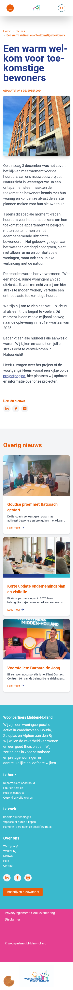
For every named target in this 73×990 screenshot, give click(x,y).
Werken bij (9, 851)
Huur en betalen (13, 787)
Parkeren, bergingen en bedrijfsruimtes (27, 826)
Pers (6, 860)
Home (7, 31)
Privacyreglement (17, 913)
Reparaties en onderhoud (19, 783)
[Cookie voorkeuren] (9, 981)
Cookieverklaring (43, 913)
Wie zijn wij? (10, 846)
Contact (8, 865)
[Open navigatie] (10, 8)
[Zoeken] (61, 8)
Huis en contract (13, 792)
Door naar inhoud (33, 5)
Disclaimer (12, 919)
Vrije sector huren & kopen (19, 822)
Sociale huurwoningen (17, 817)
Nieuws (20, 31)
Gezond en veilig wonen (18, 797)
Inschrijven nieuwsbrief (22, 892)
